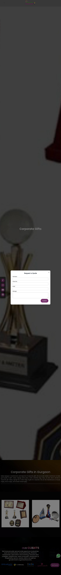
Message (15, 291)
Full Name (15, 276)
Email (14, 286)
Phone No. (15, 281)
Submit (44, 301)
